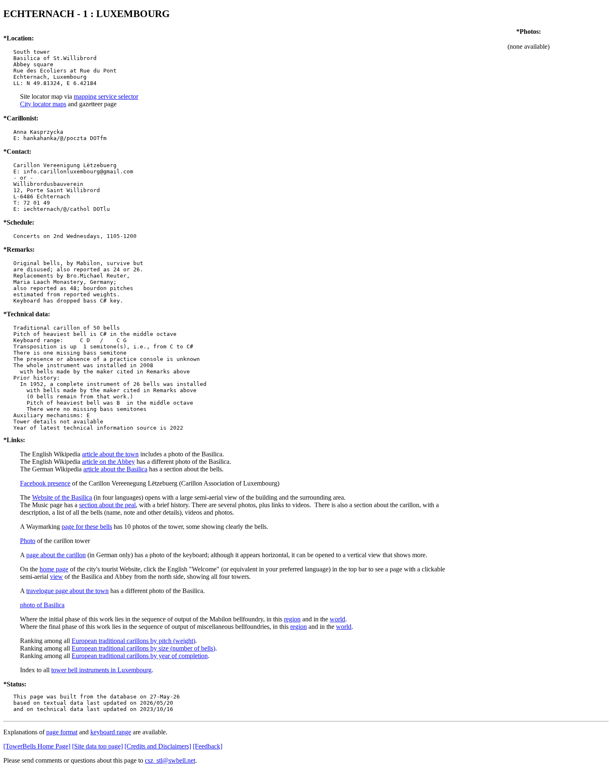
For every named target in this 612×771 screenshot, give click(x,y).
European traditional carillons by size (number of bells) (143, 648)
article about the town (110, 454)
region (292, 619)
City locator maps (43, 104)
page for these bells (87, 526)
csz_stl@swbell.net (170, 760)
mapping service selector (106, 96)
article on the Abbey (108, 461)
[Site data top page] (97, 746)
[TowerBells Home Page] (36, 746)
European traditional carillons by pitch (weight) (133, 640)
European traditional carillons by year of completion (140, 655)
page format (61, 732)
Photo (27, 540)
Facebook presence (45, 483)
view (56, 576)
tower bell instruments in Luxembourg (101, 669)
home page (54, 569)
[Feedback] (207, 746)
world (337, 619)
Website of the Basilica (62, 497)
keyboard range (110, 732)
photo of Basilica (42, 604)
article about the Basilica (115, 469)
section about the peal (107, 504)
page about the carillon (56, 554)
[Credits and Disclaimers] (157, 746)
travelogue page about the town (67, 590)
